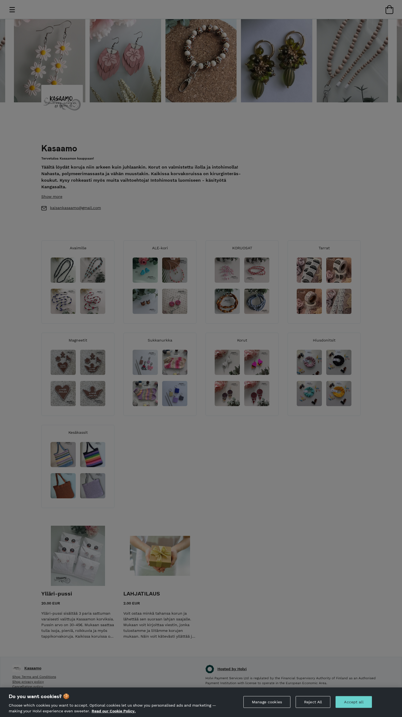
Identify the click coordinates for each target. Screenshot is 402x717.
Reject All (313, 702)
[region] (201, 702)
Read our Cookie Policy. (114, 711)
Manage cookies (267, 702)
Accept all (353, 702)
